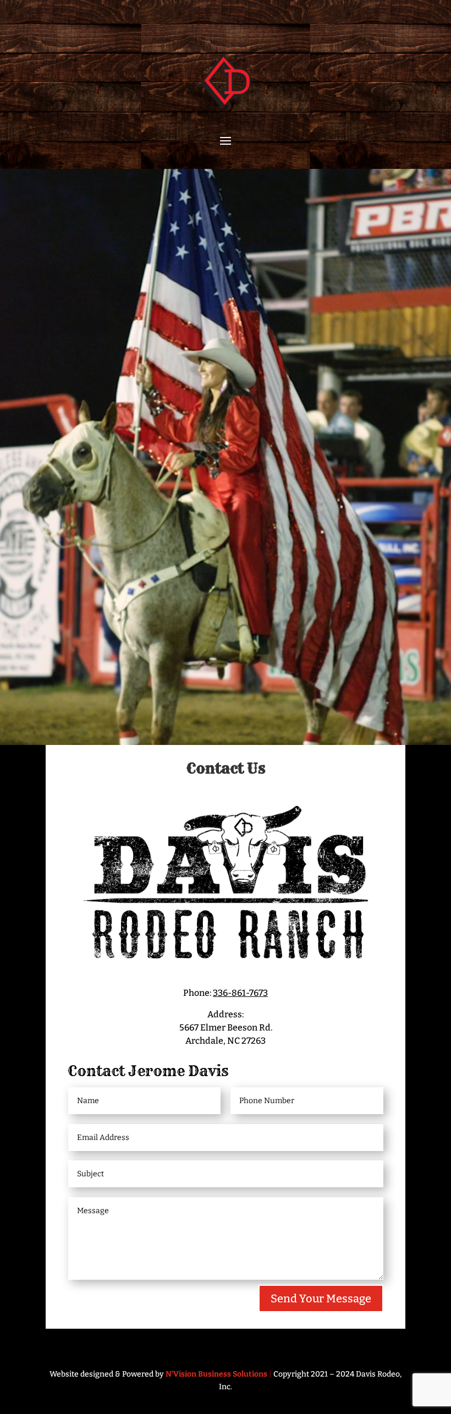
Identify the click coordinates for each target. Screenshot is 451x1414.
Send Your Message (321, 1298)
